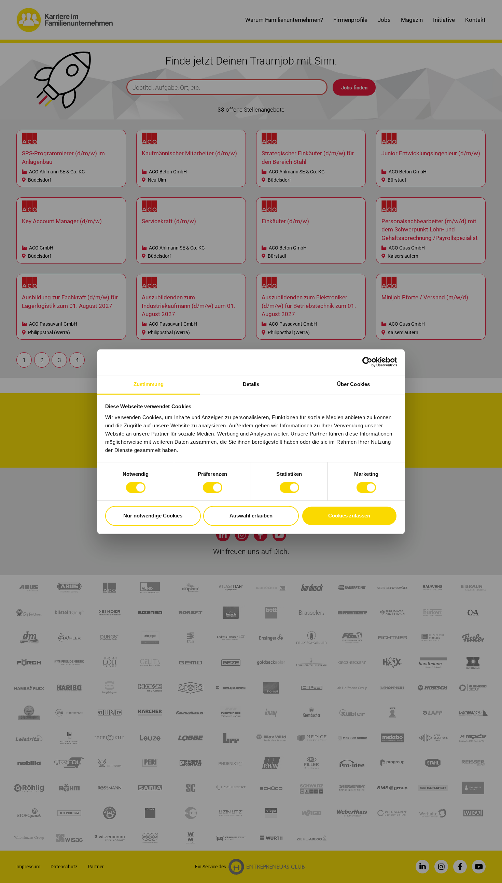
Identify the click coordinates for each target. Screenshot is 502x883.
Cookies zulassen (349, 516)
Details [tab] (251, 384)
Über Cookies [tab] (353, 384)
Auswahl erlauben (251, 516)
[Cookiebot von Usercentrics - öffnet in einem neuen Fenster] (367, 362)
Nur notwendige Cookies (152, 516)
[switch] (212, 487)
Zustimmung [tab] (149, 384)
